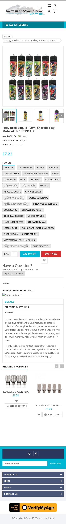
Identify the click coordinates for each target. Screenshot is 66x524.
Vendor (6, 144)
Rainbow (53, 167)
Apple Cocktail (12, 191)
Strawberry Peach (32, 209)
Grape (55, 173)
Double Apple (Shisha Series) (38, 228)
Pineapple (35, 179)
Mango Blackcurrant (16, 203)
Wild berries (29, 185)
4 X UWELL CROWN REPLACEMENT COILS (24, 391)
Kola (22, 179)
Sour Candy (10, 209)
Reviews (10, 312)
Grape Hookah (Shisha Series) (20, 234)
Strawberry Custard (36, 173)
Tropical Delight (13, 215)
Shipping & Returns (17, 307)
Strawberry (10, 185)
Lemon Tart (10, 228)
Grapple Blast (33, 191)
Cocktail (9, 167)
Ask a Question (15, 273)
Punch (40, 167)
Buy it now (51, 254)
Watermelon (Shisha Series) (19, 240)
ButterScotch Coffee (16, 246)
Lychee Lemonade (38, 197)
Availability (9, 136)
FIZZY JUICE (17, 144)
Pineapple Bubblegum (45, 203)
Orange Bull (52, 179)
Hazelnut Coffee (13, 222)
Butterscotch (41, 246)
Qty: (6, 254)
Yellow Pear (25, 167)
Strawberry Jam (37, 222)
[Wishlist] (44, 260)
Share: (6, 283)
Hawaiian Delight (14, 197)
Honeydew (10, 179)
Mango (44, 185)
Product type (10, 140)
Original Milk (11, 173)
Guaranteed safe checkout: (18, 290)
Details (9, 301)
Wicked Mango (36, 215)
